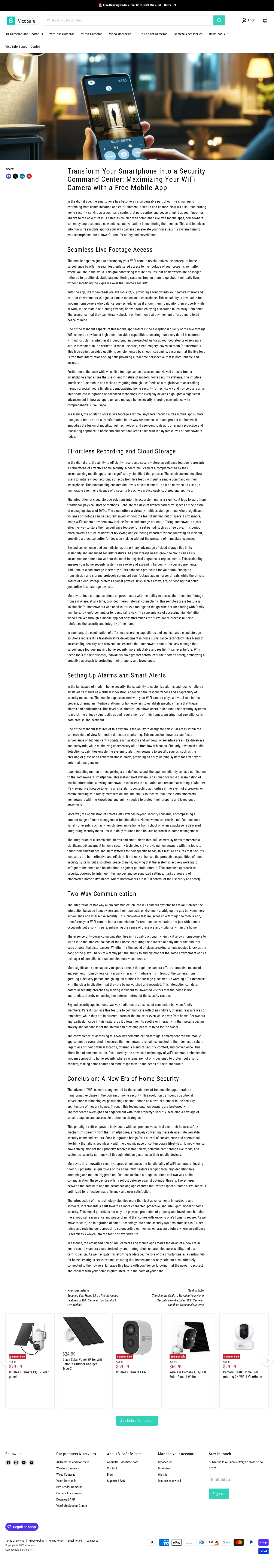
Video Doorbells (120, 34)
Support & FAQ (116, 1481)
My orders (164, 1468)
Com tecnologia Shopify (18, 1549)
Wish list (163, 1475)
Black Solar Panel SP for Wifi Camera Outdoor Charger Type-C (82, 1364)
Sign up (219, 1493)
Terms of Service (14, 1540)
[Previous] (7, 1361)
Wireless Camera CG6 (131, 1372)
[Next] (267, 1361)
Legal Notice (75, 1540)
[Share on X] (15, 176)
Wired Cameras (92, 34)
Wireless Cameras (62, 34)
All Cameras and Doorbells (24, 34)
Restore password (169, 1481)
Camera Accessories (188, 34)
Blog (110, 1475)
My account (165, 1462)
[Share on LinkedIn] (22, 176)
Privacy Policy (36, 1540)
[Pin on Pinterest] (29, 176)
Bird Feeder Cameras (152, 34)
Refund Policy (56, 1540)
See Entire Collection (137, 1420)
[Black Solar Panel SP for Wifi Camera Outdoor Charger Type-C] (83, 1332)
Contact (112, 1468)
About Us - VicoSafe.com (122, 1462)
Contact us (92, 1540)
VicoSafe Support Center (22, 46)
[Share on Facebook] (8, 176)
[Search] (219, 20)
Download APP (219, 34)
